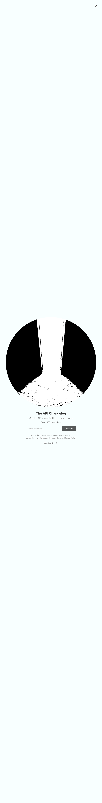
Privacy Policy (70, 438)
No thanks (49, 443)
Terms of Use (63, 435)
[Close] (96, 5)
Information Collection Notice (50, 438)
